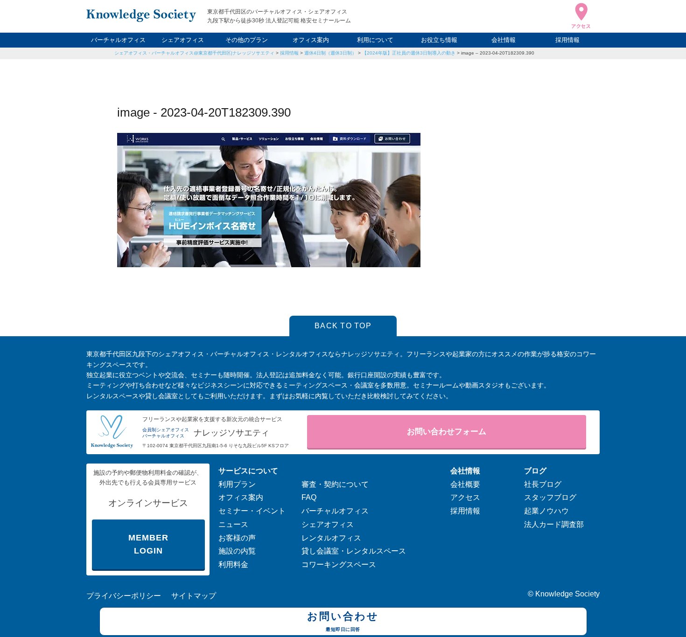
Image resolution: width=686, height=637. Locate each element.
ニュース (233, 524)
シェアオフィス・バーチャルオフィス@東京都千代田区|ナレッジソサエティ (194, 52)
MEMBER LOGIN (148, 544)
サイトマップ (193, 596)
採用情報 (567, 39)
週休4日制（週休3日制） (330, 52)
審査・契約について (335, 484)
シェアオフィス (182, 39)
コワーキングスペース (338, 564)
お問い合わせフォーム (446, 431)
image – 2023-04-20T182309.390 (497, 52)
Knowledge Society (567, 594)
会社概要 (465, 484)
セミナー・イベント (252, 511)
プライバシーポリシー (123, 596)
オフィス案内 (311, 39)
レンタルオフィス (331, 538)
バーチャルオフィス (118, 39)
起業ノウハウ (546, 511)
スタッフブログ (550, 497)
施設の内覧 (237, 551)
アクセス (465, 497)
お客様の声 (237, 538)
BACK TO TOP (343, 326)
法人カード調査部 (554, 524)
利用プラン (237, 484)
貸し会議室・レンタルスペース (353, 551)
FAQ (308, 497)
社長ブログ (542, 484)
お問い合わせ (343, 620)
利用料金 (233, 564)
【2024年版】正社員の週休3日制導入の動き (408, 52)
